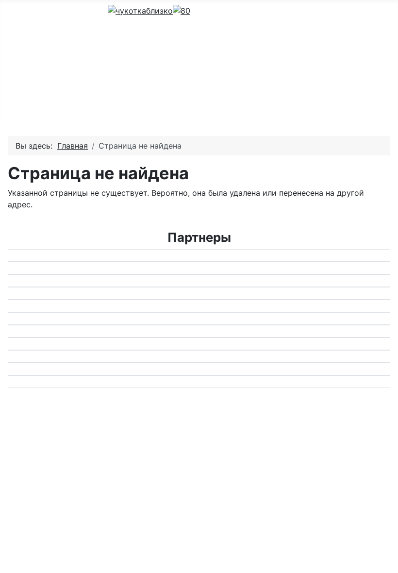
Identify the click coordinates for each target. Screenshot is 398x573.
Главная (205, 105)
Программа (212, 43)
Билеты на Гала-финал (233, 89)
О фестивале (214, 27)
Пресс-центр (215, 74)
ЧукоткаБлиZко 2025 (231, 12)
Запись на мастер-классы (240, 58)
